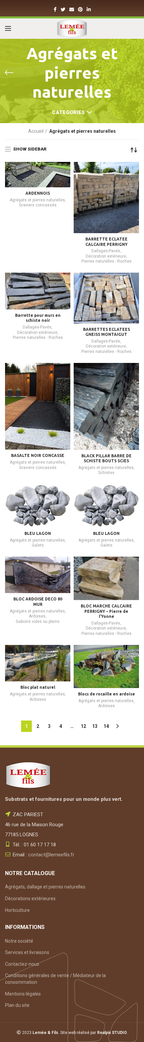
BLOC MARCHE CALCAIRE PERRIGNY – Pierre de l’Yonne (106, 611)
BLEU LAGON (37, 533)
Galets (38, 545)
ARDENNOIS (37, 193)
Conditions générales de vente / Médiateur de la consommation (55, 979)
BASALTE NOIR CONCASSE (37, 455)
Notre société (19, 941)
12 (83, 726)
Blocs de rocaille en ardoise (106, 694)
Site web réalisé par (93, 1032)
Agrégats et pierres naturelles (37, 200)
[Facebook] (55, 9)
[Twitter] (63, 9)
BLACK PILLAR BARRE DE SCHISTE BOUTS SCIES (106, 458)
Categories (68, 112)
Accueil (36, 131)
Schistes (106, 472)
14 (106, 726)
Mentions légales (23, 994)
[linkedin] (89, 9)
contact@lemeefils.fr (51, 855)
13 (94, 726)
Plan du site (17, 1005)
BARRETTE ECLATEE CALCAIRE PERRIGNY (106, 242)
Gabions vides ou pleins (38, 621)
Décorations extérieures (30, 898)
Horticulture (17, 910)
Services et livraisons (27, 952)
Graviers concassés (38, 205)
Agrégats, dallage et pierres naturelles (45, 886)
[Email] (71, 9)
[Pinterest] (80, 9)
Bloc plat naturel (37, 687)
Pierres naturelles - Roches (106, 261)
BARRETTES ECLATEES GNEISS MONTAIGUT (106, 332)
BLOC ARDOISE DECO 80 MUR (37, 601)
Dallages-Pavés (105, 251)
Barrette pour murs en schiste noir (38, 318)
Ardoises (37, 616)
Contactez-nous (22, 964)
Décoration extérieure (106, 256)
